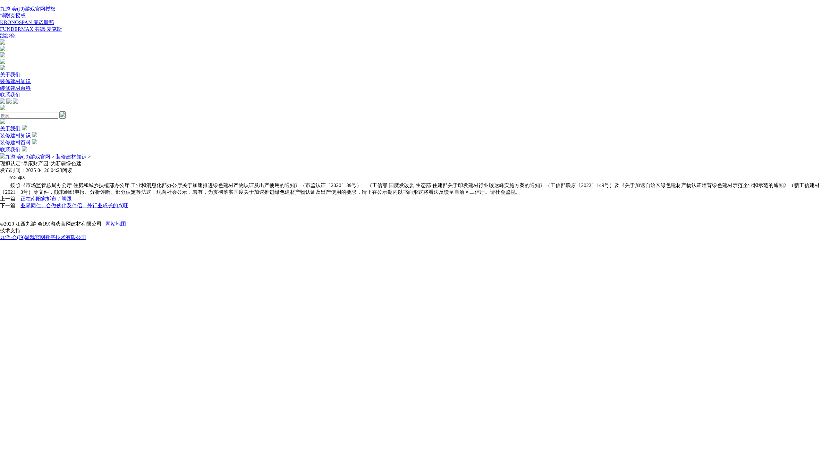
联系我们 (10, 95)
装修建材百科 (15, 88)
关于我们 (10, 74)
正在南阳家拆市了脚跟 (46, 198)
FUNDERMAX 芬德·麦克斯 (31, 29)
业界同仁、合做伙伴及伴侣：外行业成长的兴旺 (74, 205)
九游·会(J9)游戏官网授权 (27, 9)
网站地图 (116, 224)
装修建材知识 (15, 81)
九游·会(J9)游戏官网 (27, 156)
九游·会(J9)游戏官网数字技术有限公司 (43, 237)
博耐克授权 (13, 15)
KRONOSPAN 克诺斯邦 (27, 22)
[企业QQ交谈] (2, 43)
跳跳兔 (7, 35)
